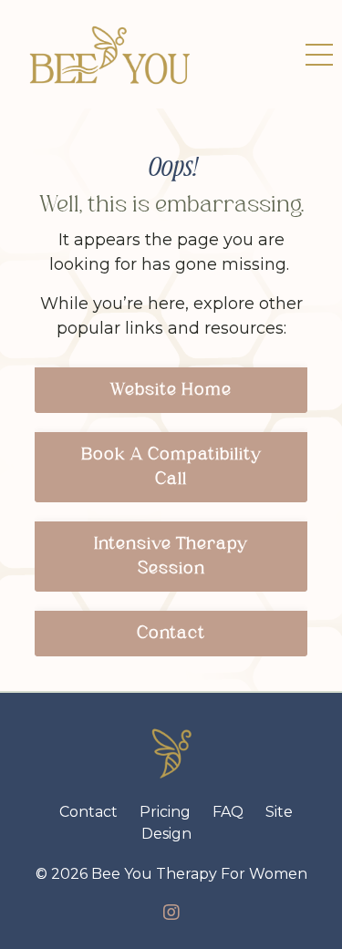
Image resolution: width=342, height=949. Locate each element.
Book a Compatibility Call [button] (171, 468)
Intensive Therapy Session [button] (171, 557)
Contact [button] (171, 634)
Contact (88, 811)
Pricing (165, 811)
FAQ (228, 811)
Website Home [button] (171, 390)
